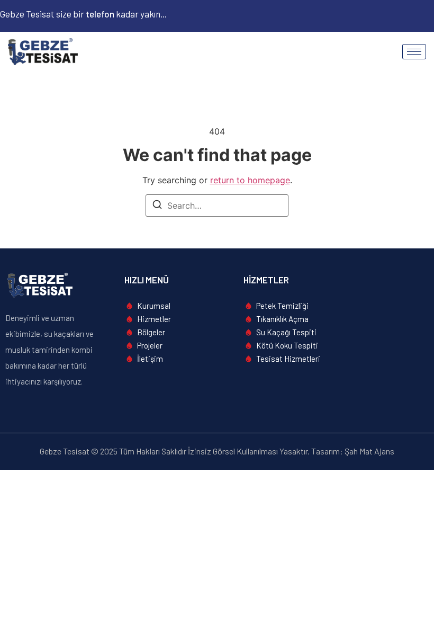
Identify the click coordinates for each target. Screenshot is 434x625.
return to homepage (250, 180)
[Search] (157, 206)
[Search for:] (217, 205)
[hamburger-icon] (414, 51)
